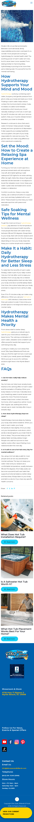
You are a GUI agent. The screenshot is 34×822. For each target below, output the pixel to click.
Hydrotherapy (6, 94)
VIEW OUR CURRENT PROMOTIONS (11, 813)
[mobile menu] (31, 2)
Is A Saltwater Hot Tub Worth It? (14, 583)
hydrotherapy (6, 332)
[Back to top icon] (17, 799)
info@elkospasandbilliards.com (14, 768)
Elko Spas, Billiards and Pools (16, 351)
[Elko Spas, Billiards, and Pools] (9, 2)
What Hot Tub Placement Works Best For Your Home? (16, 631)
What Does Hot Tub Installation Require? (13, 535)
